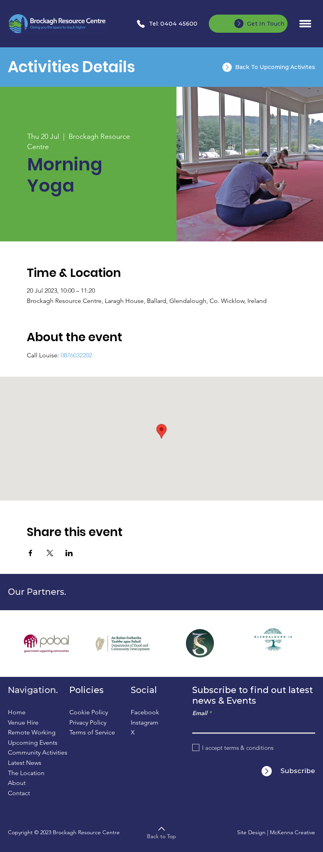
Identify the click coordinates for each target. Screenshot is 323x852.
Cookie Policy (88, 712)
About (17, 783)
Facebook (145, 712)
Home (17, 712)
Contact (19, 793)
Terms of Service (92, 732)
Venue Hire (23, 722)
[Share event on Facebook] (30, 553)
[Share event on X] (50, 553)
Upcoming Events (33, 742)
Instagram (144, 722)
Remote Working (32, 732)
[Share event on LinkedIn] (69, 553)
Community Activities (37, 752)
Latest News (24, 762)
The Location (26, 773)
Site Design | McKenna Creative (276, 832)
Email (199, 713)
